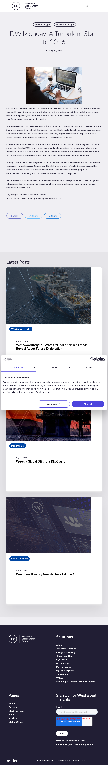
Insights (13, 718)
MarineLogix (62, 663)
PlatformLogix (64, 667)
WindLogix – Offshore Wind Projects (75, 681)
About (12, 703)
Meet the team (16, 710)
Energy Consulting (65, 652)
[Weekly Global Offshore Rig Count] (54, 437)
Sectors (13, 714)
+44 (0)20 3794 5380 (74, 740)
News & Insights (42, 24)
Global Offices (16, 721)
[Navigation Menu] (94, 6)
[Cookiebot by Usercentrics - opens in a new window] (92, 359)
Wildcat (60, 677)
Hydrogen (61, 659)
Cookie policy (79, 760)
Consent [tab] (18, 367)
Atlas (59, 645)
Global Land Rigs (65, 656)
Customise (52, 404)
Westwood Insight (65, 24)
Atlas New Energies (66, 648)
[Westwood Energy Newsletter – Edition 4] (54, 550)
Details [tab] (54, 367)
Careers (13, 707)
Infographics (17, 445)
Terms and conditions (44, 760)
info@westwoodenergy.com (78, 744)
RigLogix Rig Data (65, 670)
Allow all (88, 404)
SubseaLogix (63, 674)
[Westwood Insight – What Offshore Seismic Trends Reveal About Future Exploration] (54, 322)
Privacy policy (64, 760)
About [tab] (89, 367)
